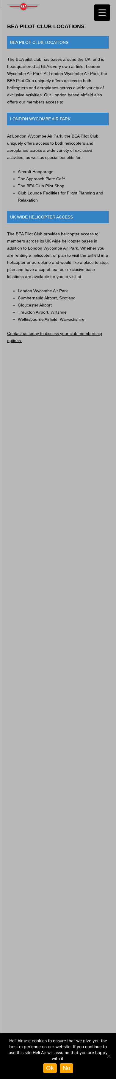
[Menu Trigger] (102, 12)
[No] (109, 1056)
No (66, 1068)
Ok (50, 1068)
